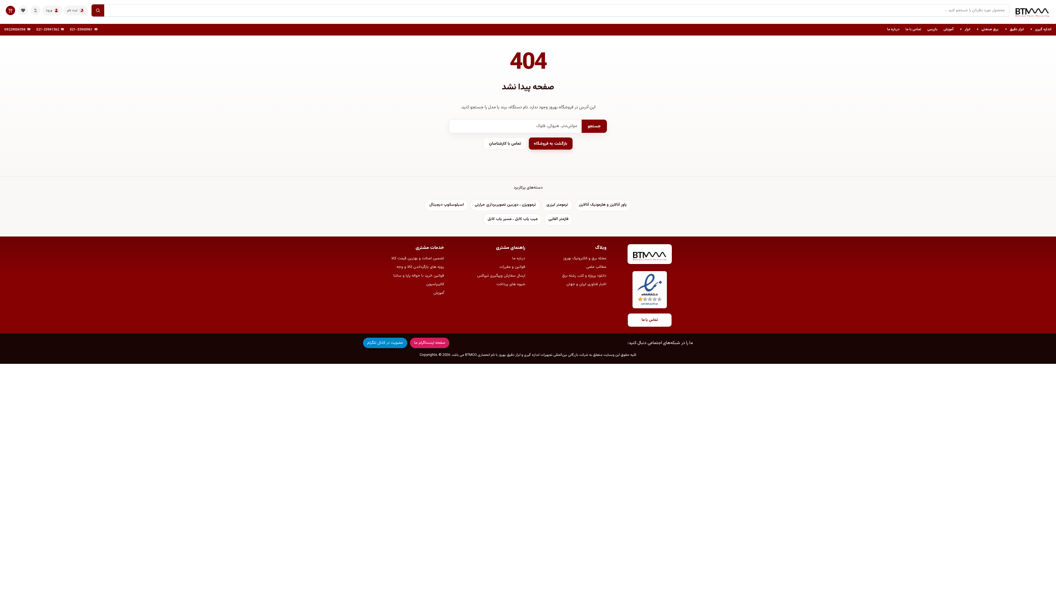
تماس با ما (913, 29)
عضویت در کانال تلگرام (385, 343)
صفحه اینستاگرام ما (429, 343)
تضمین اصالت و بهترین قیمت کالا (417, 258)
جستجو (594, 126)
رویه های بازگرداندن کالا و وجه (420, 267)
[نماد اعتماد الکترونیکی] (649, 289)
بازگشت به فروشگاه (550, 144)
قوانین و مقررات (512, 267)
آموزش (948, 29)
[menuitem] (1040, 29)
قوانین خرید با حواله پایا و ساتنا (419, 276)
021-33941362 (47, 29)
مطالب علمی (596, 267)
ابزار (964, 30)
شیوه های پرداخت (510, 284)
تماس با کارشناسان (505, 144)
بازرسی (932, 29)
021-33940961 (81, 29)
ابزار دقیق (1014, 30)
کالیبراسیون (435, 284)
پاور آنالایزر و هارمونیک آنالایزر (603, 205)
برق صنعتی (987, 30)
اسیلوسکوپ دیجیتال (446, 205)
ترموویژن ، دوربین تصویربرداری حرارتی (505, 205)
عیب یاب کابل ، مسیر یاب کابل (513, 219)
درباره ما (893, 29)
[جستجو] (98, 10)
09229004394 (15, 29)
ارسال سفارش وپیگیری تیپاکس (501, 276)
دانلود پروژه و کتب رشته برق (584, 276)
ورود (49, 10)
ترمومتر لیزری (557, 205)
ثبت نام (72, 10)
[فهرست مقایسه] (35, 10)
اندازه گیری (1040, 30)
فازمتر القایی (558, 219)
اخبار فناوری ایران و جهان (586, 284)
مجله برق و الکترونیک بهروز (584, 258)
